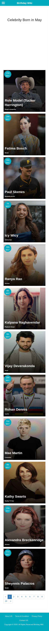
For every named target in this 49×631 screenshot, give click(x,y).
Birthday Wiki (24, 3)
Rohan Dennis (16, 409)
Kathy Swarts (15, 496)
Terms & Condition (22, 616)
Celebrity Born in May (24, 20)
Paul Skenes (15, 192)
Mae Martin (13, 453)
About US (8, 616)
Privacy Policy (37, 616)
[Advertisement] (24, 46)
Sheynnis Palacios (19, 583)
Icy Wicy (11, 235)
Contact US (23, 620)
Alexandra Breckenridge (24, 540)
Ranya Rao (13, 279)
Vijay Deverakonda (20, 366)
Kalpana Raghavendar (22, 322)
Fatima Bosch (16, 148)
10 (6, 601)
